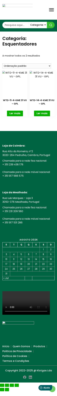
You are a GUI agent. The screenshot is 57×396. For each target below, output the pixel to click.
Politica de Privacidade (17, 351)
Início (5, 346)
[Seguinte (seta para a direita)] (7, 389)
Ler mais (15, 113)
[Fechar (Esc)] (17, 385)
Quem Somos (21, 346)
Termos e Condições (15, 361)
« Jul (6, 278)
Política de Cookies (14, 356)
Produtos (39, 346)
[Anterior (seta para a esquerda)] (2, 389)
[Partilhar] (12, 385)
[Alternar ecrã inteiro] (7, 385)
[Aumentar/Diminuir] (2, 385)
